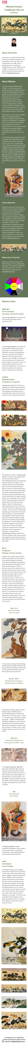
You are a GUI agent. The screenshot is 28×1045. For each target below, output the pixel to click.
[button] (3, 1042)
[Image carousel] (14, 25)
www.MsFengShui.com (8, 271)
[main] (14, 9)
